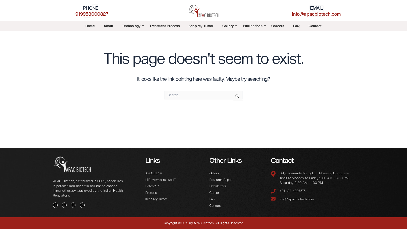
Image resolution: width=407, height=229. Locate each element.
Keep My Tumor (201, 26)
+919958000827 (90, 14)
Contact (315, 26)
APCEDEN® (153, 173)
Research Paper (220, 180)
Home (90, 26)
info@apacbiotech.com (316, 14)
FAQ (296, 26)
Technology (131, 26)
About (108, 26)
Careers (277, 26)
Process (151, 193)
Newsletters (217, 186)
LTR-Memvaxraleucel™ (160, 180)
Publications (252, 26)
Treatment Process (164, 26)
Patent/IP (152, 186)
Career (214, 193)
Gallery (228, 26)
